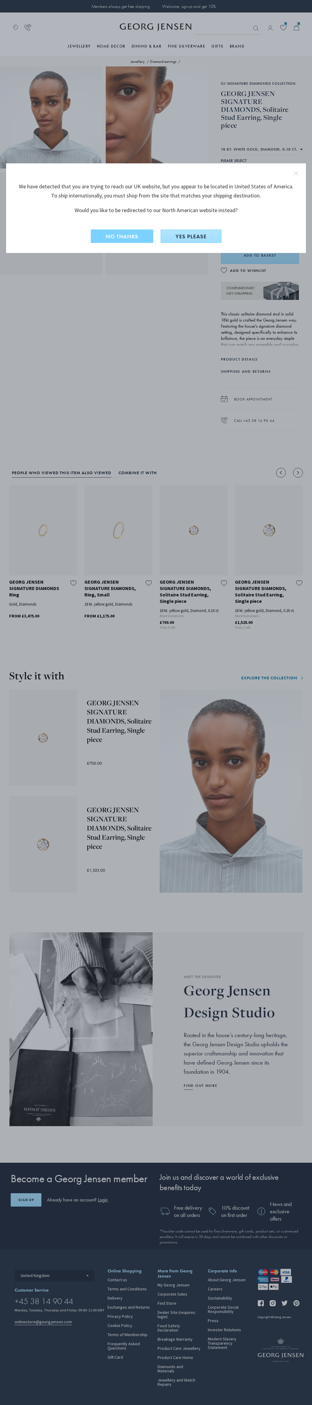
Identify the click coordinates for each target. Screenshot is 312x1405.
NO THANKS (122, 236)
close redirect (296, 173)
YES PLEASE (191, 236)
